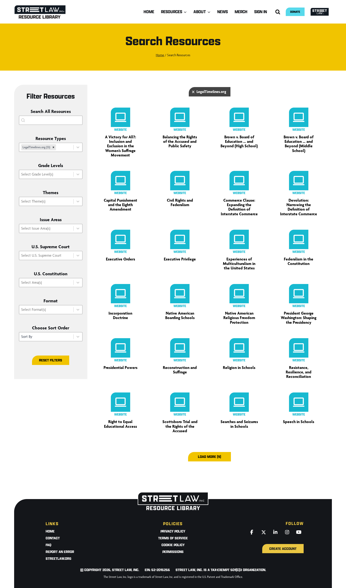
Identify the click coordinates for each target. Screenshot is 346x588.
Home (149, 11)
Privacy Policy (173, 531)
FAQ (48, 545)
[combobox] (46, 147)
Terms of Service (173, 538)
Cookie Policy (173, 545)
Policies (173, 523)
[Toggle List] (78, 147)
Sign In (260, 11)
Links (52, 523)
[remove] (53, 147)
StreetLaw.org (58, 558)
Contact (53, 538)
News (222, 11)
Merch (241, 11)
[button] (209, 91)
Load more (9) (209, 456)
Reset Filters (50, 360)
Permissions (173, 551)
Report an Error (60, 551)
